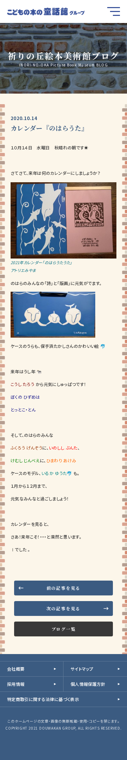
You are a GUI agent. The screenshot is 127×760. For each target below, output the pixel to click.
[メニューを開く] (113, 11)
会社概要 (15, 669)
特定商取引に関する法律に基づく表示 (43, 699)
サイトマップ (82, 669)
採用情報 (15, 684)
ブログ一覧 (64, 629)
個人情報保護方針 (88, 684)
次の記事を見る (64, 608)
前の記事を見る (64, 588)
